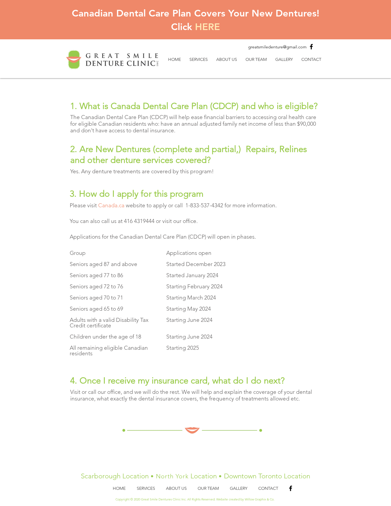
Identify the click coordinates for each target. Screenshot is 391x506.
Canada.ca (111, 205)
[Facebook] (311, 46)
